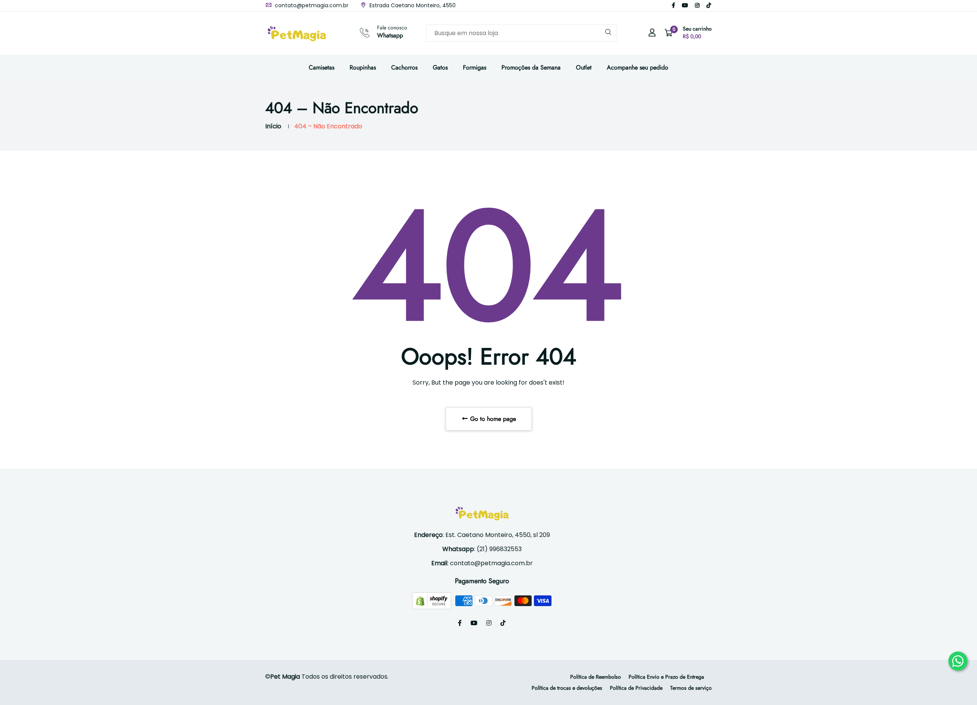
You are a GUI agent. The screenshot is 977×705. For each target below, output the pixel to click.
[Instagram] (697, 5)
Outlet (584, 67)
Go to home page (492, 418)
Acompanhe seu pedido (637, 67)
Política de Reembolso (595, 677)
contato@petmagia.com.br (310, 5)
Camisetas (321, 67)
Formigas (474, 67)
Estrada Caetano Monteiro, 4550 (412, 5)
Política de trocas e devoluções (567, 688)
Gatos (440, 67)
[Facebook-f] (673, 5)
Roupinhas (363, 67)
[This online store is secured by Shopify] (432, 600)
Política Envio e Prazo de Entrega (666, 677)
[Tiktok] (709, 5)
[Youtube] (685, 5)
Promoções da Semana (531, 67)
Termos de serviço (691, 688)
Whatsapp (390, 35)
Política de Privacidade (636, 688)
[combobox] (521, 33)
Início (273, 126)
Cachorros (404, 67)
